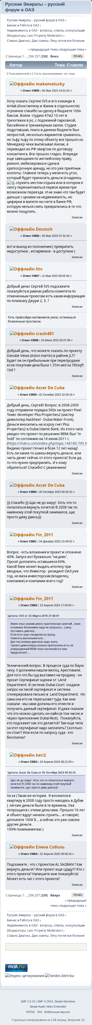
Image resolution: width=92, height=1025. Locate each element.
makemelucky (50, 84)
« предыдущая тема (43, 49)
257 (37, 56)
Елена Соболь (50, 847)
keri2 (41, 755)
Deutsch (44, 229)
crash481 (45, 333)
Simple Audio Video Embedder (48, 1006)
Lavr (30, 35)
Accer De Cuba (50, 388)
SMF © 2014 (45, 1001)
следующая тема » (72, 49)
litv (39, 269)
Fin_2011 (44, 535)
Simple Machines (64, 1001)
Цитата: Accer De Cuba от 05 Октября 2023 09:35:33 (42, 772)
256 (31, 56)
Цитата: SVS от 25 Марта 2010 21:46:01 (33, 616)
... (26, 56)
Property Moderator (48, 35)
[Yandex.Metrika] (59, 975)
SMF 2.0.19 (28, 1001)
